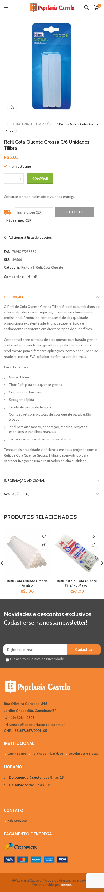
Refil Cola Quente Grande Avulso (27, 583)
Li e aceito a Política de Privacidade (37, 659)
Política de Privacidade (47, 753)
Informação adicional (24, 480)
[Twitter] (35, 276)
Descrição (13, 297)
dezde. (66, 884)
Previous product (6, 131)
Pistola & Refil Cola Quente (79, 124)
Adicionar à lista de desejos (30, 237)
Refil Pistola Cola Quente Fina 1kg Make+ (77, 583)
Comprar (40, 179)
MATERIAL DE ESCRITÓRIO (35, 124)
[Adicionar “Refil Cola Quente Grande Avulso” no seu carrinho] (43, 545)
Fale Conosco (17, 820)
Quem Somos (17, 753)
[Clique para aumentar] (13, 107)
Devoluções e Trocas (83, 753)
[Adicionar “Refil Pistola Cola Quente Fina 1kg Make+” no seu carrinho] (93, 545)
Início (8, 124)
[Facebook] (29, 276)
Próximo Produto (16, 131)
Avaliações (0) (16, 494)
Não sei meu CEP (18, 220)
